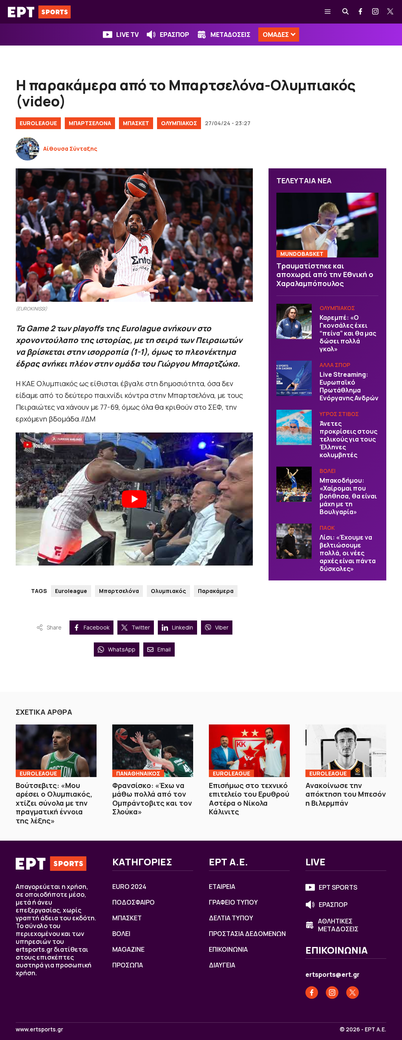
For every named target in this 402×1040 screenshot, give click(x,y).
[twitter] (390, 12)
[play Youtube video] (134, 499)
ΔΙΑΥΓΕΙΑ (222, 965)
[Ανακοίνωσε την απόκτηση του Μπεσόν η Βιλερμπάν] (345, 750)
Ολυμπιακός (168, 591)
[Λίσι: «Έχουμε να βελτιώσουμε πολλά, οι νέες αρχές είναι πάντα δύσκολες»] (294, 541)
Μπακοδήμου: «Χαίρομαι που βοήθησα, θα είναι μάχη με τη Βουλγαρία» (348, 496)
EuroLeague (38, 123)
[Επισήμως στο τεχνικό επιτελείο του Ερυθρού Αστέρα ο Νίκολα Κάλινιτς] (249, 750)
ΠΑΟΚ (327, 527)
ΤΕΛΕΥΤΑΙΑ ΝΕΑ (304, 180)
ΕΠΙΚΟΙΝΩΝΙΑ (228, 949)
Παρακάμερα (216, 591)
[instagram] (375, 12)
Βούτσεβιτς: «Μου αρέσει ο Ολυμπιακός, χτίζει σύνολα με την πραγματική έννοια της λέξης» (54, 803)
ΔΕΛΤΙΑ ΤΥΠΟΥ (231, 918)
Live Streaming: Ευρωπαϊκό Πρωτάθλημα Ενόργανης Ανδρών (349, 386)
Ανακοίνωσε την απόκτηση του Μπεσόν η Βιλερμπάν (345, 794)
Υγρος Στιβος (339, 414)
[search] (345, 12)
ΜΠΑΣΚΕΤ (136, 123)
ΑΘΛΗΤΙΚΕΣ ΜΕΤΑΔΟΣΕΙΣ (338, 925)
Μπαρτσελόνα (119, 591)
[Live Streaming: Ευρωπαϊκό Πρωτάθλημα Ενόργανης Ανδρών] (294, 378)
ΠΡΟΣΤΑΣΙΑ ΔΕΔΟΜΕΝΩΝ (247, 933)
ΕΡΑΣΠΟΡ (174, 34)
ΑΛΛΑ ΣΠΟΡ (335, 365)
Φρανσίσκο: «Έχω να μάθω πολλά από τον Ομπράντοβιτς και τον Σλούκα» (152, 799)
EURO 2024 (129, 886)
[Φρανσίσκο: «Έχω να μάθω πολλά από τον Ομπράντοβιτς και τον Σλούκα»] (152, 750)
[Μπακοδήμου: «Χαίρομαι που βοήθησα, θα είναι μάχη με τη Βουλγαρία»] (294, 484)
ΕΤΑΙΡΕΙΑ (222, 886)
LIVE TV (127, 34)
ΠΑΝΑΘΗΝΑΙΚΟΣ (138, 773)
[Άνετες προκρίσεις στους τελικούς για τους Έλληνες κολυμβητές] (294, 427)
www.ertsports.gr (39, 1029)
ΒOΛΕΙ (328, 470)
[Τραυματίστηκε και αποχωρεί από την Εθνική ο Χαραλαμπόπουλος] (327, 225)
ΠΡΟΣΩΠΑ (127, 965)
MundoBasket (301, 253)
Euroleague (71, 591)
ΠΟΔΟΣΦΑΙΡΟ (133, 902)
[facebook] (360, 12)
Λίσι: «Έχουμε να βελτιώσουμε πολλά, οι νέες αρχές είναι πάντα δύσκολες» (348, 553)
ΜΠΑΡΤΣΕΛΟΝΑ (90, 123)
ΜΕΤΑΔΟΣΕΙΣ (230, 34)
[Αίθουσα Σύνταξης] (27, 149)
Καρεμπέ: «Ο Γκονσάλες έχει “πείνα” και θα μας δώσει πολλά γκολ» (348, 333)
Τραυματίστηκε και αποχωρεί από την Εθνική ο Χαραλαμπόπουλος (324, 274)
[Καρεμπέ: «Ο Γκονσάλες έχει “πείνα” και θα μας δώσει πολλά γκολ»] (294, 321)
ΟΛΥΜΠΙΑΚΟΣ (179, 123)
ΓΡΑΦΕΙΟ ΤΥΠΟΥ (233, 902)
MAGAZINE (128, 949)
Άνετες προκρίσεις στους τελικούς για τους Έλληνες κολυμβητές (348, 439)
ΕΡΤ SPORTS (338, 887)
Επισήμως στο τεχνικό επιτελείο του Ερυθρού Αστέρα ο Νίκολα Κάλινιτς (249, 799)
